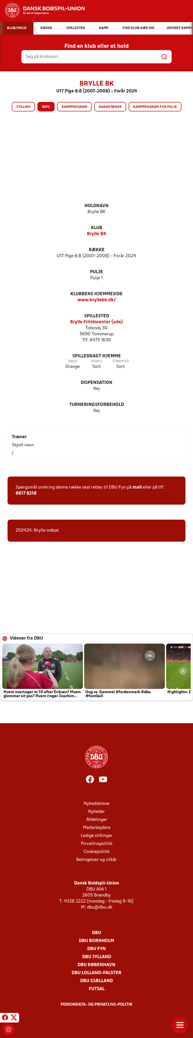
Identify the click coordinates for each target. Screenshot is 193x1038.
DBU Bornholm (96, 941)
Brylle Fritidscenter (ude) (96, 322)
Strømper (120, 361)
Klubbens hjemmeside (96, 294)
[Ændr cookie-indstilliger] (9, 1029)
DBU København (96, 965)
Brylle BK (96, 234)
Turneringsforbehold (96, 405)
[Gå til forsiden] (42, 10)
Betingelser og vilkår (96, 860)
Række (97, 250)
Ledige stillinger (97, 836)
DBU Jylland (96, 957)
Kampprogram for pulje (155, 107)
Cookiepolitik (96, 852)
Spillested (96, 316)
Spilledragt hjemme (96, 356)
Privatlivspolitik (96, 844)
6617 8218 (26, 493)
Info (46, 107)
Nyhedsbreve (96, 804)
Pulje (96, 272)
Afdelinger (96, 820)
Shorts (97, 361)
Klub (96, 228)
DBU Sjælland (96, 981)
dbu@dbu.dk (99, 907)
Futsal (97, 989)
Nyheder (96, 812)
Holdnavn (96, 206)
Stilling (23, 107)
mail (137, 487)
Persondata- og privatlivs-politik (96, 1004)
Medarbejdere (96, 828)
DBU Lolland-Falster (96, 973)
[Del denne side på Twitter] (14, 1018)
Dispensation (96, 383)
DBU (96, 933)
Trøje (72, 361)
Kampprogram (74, 107)
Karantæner (110, 107)
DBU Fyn (96, 949)
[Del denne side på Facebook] (5, 1018)
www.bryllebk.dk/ (96, 300)
